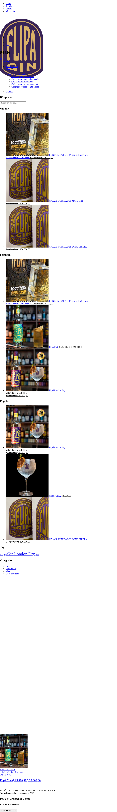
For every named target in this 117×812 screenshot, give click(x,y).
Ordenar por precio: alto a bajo (25, 87)
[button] (7, 769)
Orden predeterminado (16, 74)
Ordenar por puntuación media (25, 79)
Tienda (9, 6)
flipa (5, 554)
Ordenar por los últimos (22, 81)
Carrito (9, 8)
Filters (3, 59)
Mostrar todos (12, 66)
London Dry (24, 554)
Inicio (8, 3)
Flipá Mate (20, 780)
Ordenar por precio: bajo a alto (25, 84)
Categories (5, 61)
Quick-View (5, 775)
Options (9, 91)
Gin (10, 554)
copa (1, 554)
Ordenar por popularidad (22, 76)
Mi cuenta (10, 11)
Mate (8, 69)
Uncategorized (12, 573)
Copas (8, 566)
